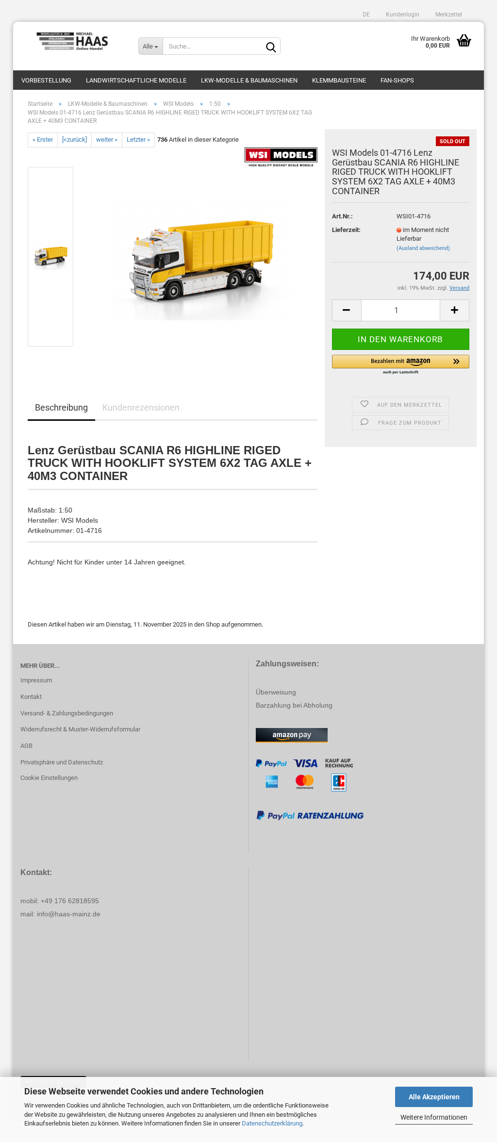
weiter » (106, 139)
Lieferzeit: (346, 229)
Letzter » (138, 139)
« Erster (43, 139)
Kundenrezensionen (141, 407)
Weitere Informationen (433, 1117)
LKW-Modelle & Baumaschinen (249, 80)
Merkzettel (448, 14)
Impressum (36, 680)
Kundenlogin (401, 14)
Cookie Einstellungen (49, 777)
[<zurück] (74, 139)
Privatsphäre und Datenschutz (61, 762)
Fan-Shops (397, 80)
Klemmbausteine (339, 80)
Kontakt (31, 696)
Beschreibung (61, 407)
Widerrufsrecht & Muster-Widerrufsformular (80, 729)
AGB (26, 745)
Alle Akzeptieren (434, 1097)
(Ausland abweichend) (423, 248)
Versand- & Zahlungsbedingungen (66, 713)
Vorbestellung (46, 80)
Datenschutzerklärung (272, 1123)
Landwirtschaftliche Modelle (136, 80)
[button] (400, 365)
